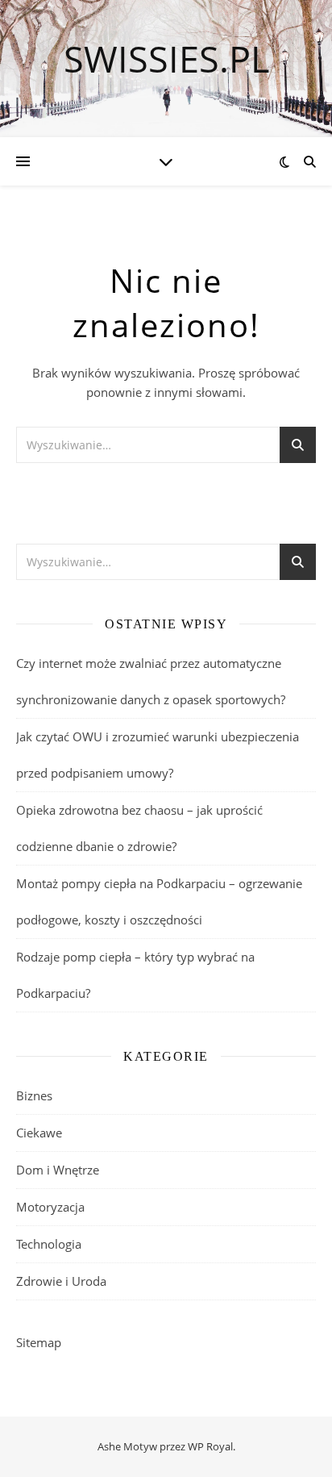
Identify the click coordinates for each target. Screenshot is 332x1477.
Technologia (48, 1244)
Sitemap (38, 1342)
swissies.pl (166, 58)
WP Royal (210, 1446)
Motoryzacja (50, 1207)
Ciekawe (39, 1132)
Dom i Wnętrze (57, 1170)
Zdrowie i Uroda (61, 1281)
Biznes (34, 1095)
